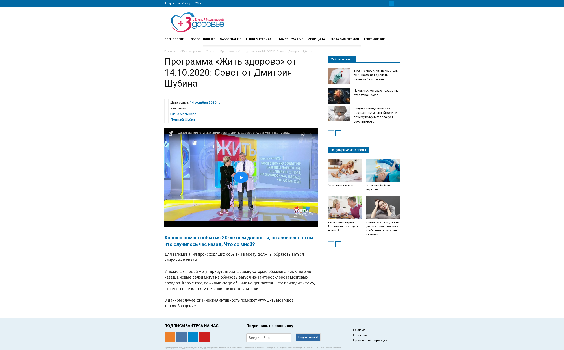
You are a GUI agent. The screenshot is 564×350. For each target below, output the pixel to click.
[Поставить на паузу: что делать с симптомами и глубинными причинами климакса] (383, 207)
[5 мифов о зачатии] (345, 170)
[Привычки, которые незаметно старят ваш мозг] (339, 96)
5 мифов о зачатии (341, 185)
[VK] (386, 3)
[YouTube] (397, 3)
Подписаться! (308, 337)
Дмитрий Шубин (182, 120)
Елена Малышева (183, 114)
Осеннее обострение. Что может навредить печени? (343, 226)
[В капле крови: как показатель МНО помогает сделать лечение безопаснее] (339, 76)
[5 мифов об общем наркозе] (383, 170)
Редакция (360, 335)
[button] (394, 37)
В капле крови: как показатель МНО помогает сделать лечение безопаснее (376, 75)
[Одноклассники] (381, 3)
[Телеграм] (391, 3)
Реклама (359, 329)
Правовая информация (370, 340)
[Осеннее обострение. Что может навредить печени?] (345, 207)
